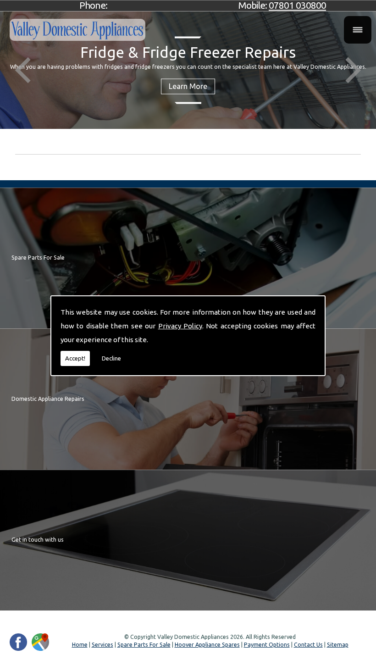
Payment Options (267, 645)
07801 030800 (297, 5)
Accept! (75, 358)
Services (102, 645)
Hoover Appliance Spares (207, 645)
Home (80, 645)
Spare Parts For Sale (144, 645)
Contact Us (308, 645)
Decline (111, 358)
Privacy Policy (180, 326)
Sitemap (337, 645)
